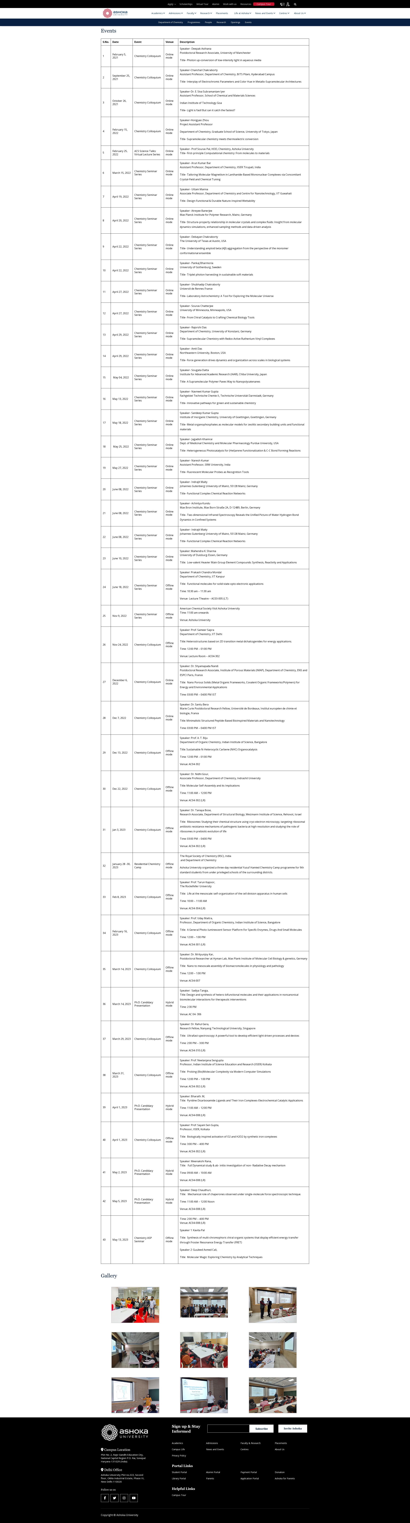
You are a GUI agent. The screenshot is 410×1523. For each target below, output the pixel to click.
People (208, 22)
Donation (280, 1472)
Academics (177, 1443)
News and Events (215, 1449)
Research (221, 22)
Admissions (212, 1443)
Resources (245, 4)
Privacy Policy (179, 1455)
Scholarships (186, 4)
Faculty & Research (251, 1443)
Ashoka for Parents (285, 1478)
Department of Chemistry (170, 22)
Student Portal (179, 1472)
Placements (281, 1443)
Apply (170, 4)
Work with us (230, 4)
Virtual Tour (202, 4)
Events (248, 22)
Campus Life (178, 1449)
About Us (279, 1449)
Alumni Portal (213, 1472)
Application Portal (250, 1478)
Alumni (215, 4)
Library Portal (179, 1478)
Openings (235, 22)
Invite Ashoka (293, 1428)
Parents (210, 1478)
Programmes (194, 22)
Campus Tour (264, 4)
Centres (245, 1449)
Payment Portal (249, 1472)
